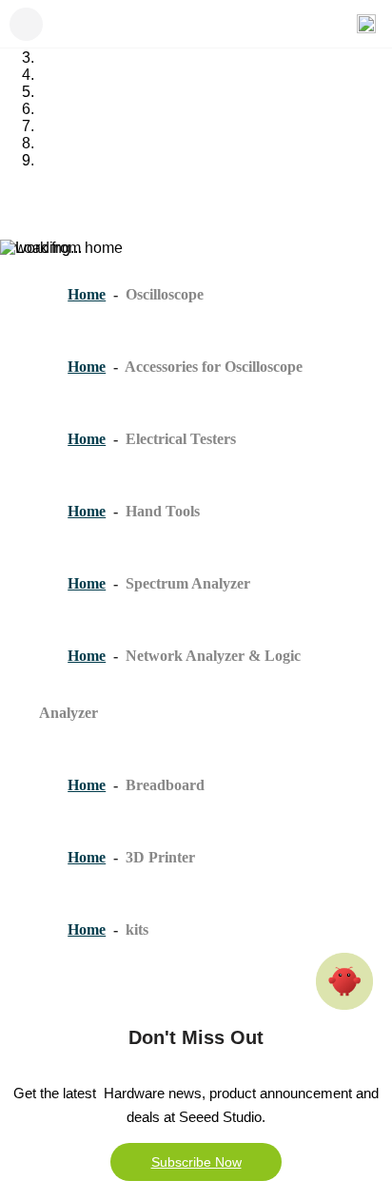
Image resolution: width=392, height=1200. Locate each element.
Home (87, 294)
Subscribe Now (196, 1162)
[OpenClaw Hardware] (344, 981)
